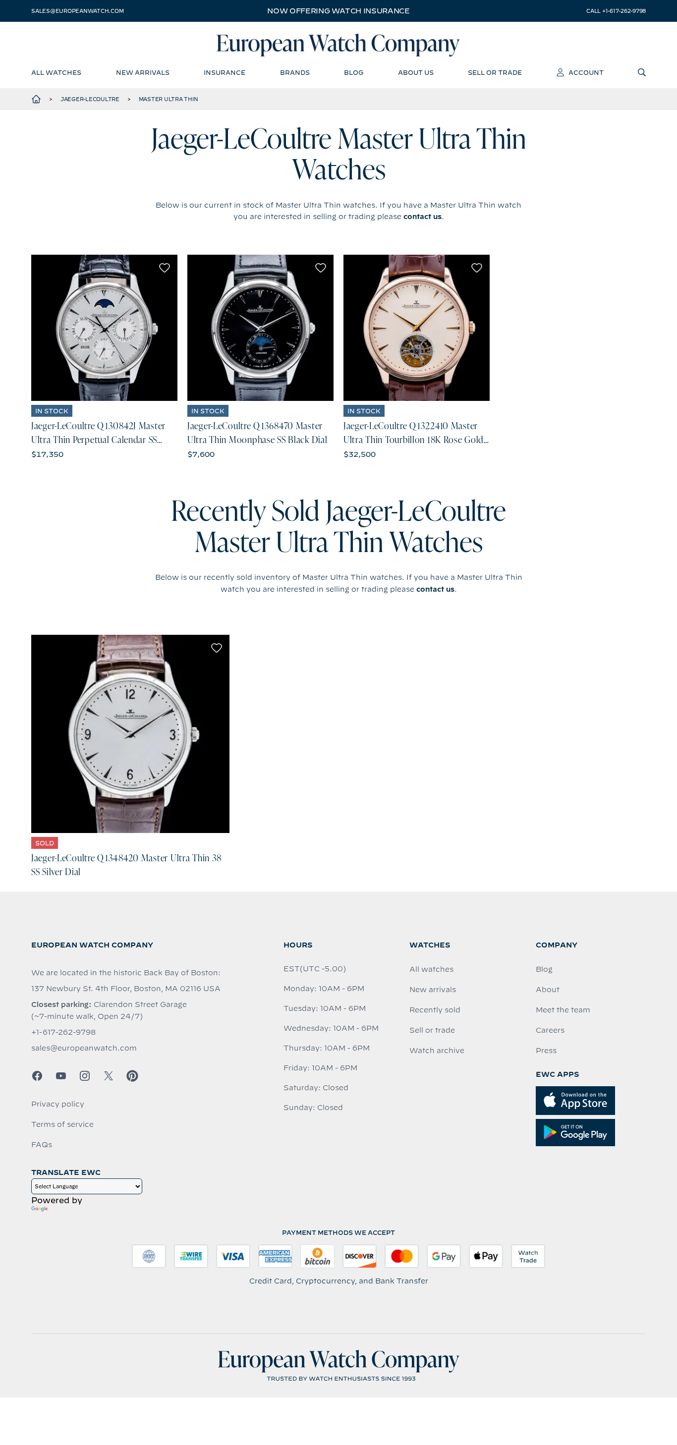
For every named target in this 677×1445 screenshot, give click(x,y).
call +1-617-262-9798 (616, 11)
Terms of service (62, 1124)
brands (295, 72)
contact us (422, 217)
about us (416, 72)
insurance (224, 72)
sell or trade (495, 72)
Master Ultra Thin (168, 99)
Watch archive (436, 1051)
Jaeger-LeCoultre (89, 99)
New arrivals (432, 990)
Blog (544, 969)
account (586, 72)
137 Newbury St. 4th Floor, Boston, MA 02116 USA (126, 989)
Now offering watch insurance (338, 11)
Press (546, 1051)
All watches (431, 969)
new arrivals (142, 72)
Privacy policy (57, 1104)
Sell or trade (432, 1030)
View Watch (104, 327)
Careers (550, 1030)
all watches (56, 72)
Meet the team (563, 1010)
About (548, 990)
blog (353, 72)
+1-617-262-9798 (63, 1032)
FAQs (41, 1145)
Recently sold (434, 1010)
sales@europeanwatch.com (77, 11)
